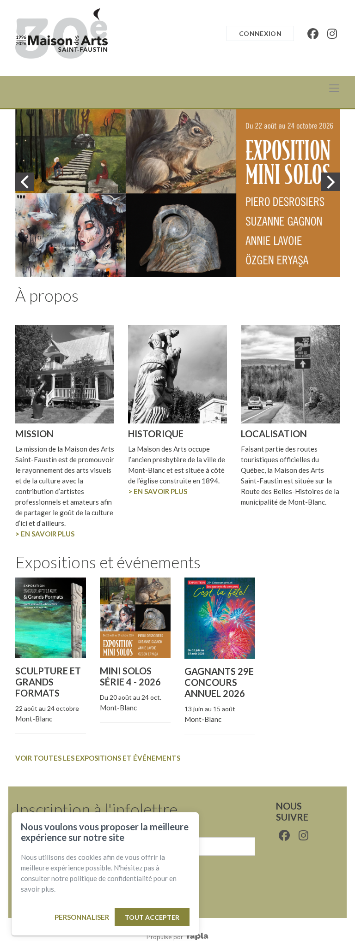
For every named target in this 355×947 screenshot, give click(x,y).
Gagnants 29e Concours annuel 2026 (219, 682)
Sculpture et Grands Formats (48, 681)
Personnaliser (82, 917)
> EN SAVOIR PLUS (44, 534)
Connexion (260, 33)
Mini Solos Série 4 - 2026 (130, 676)
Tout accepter (152, 917)
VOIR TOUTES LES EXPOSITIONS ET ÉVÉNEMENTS (97, 758)
